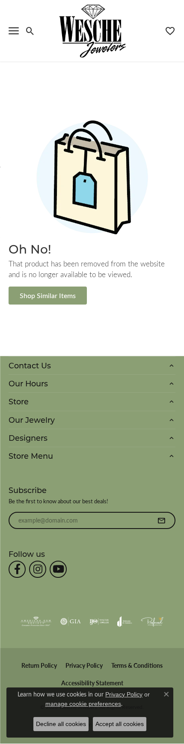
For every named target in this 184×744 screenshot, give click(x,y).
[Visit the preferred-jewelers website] (152, 621)
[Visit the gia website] (70, 621)
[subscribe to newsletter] (161, 520)
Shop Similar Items (48, 295)
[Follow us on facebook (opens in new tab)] (17, 569)
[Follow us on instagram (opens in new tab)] (37, 569)
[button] (30, 30)
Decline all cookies (61, 723)
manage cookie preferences (83, 703)
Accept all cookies (119, 723)
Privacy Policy (84, 665)
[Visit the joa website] (124, 621)
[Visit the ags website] (36, 621)
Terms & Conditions (137, 665)
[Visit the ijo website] (99, 621)
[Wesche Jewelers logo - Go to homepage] (92, 30)
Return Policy (39, 665)
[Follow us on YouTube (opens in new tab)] (58, 569)
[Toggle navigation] (13, 31)
